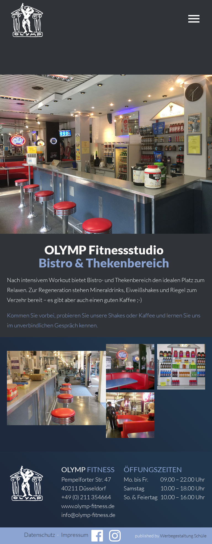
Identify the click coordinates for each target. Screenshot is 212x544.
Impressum (74, 534)
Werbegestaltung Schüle (183, 535)
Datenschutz (39, 534)
